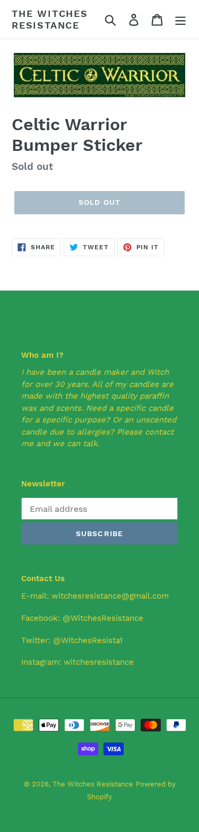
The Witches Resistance (50, 19)
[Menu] (180, 19)
